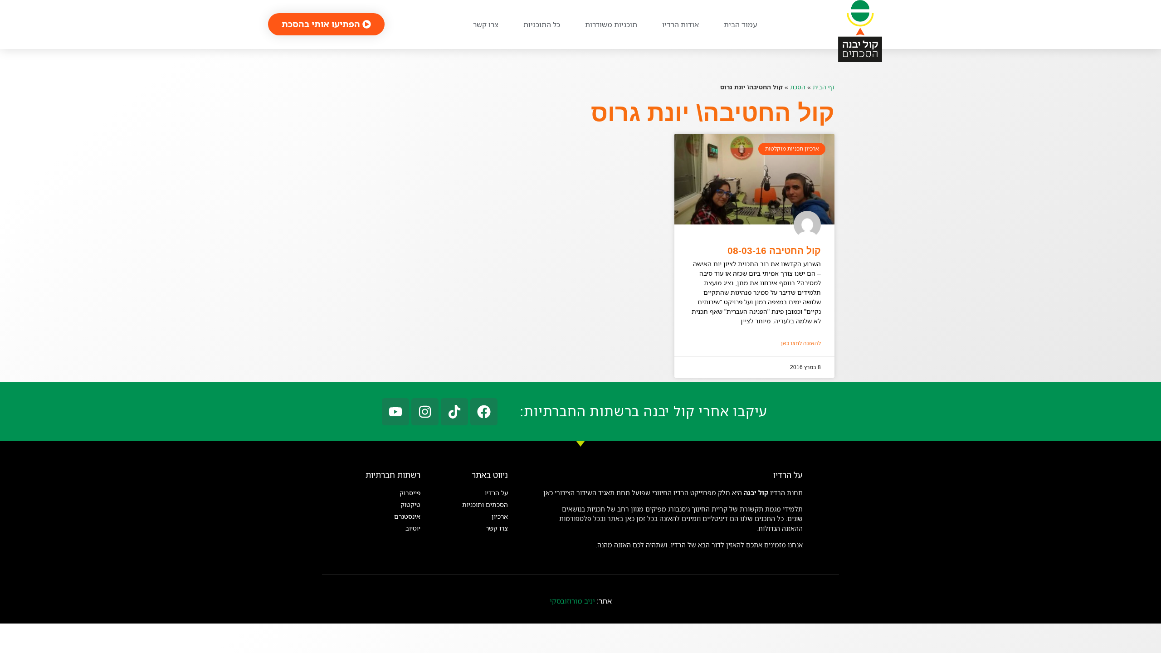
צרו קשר (485, 24)
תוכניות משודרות (611, 24)
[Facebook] (484, 411)
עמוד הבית (740, 24)
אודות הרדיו (680, 24)
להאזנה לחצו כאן (801, 343)
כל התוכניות (541, 24)
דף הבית (823, 87)
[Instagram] (425, 411)
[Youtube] (395, 411)
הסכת (797, 87)
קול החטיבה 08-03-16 (774, 250)
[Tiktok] (454, 411)
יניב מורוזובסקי (572, 601)
